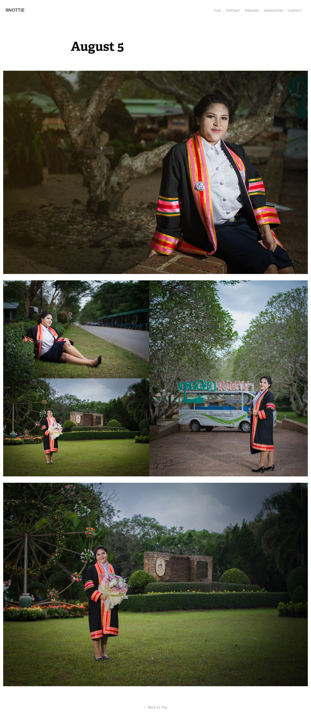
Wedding (252, 10)
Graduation (273, 10)
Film (217, 10)
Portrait (233, 10)
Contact (294, 10)
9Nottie (15, 10)
